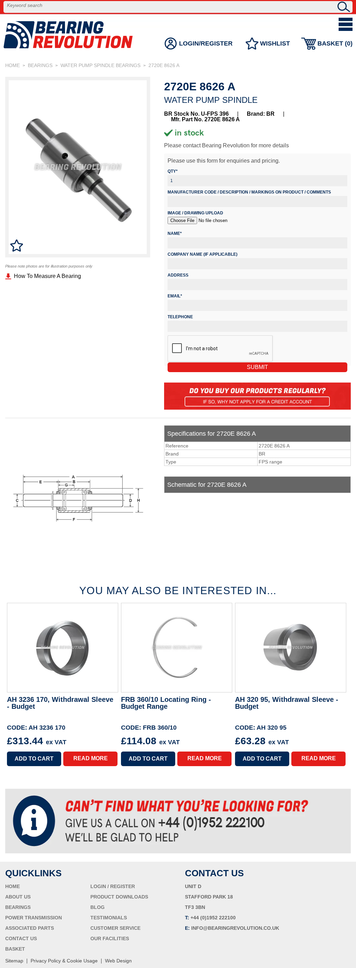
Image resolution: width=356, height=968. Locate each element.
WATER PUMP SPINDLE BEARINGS (100, 65)
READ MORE (90, 758)
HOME (12, 65)
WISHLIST (275, 43)
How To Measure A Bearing (47, 276)
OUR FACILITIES (109, 938)
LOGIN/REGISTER (206, 43)
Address (178, 275)
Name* (175, 233)
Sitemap (14, 960)
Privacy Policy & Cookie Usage (64, 960)
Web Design (118, 960)
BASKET (15, 949)
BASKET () (335, 43)
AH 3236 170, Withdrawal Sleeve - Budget (60, 703)
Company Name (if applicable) (202, 254)
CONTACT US (21, 938)
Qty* (173, 171)
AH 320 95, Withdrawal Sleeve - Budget (286, 703)
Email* (175, 296)
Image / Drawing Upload (195, 213)
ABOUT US (18, 897)
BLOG (97, 907)
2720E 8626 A (163, 65)
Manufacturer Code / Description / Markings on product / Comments (249, 192)
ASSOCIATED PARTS (29, 928)
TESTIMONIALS (108, 917)
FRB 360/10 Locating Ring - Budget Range (166, 703)
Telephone (180, 316)
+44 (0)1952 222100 (213, 917)
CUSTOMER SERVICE (115, 928)
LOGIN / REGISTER (112, 886)
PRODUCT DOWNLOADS (119, 897)
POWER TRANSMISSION (33, 917)
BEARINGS (40, 65)
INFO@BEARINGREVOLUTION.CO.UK (235, 928)
